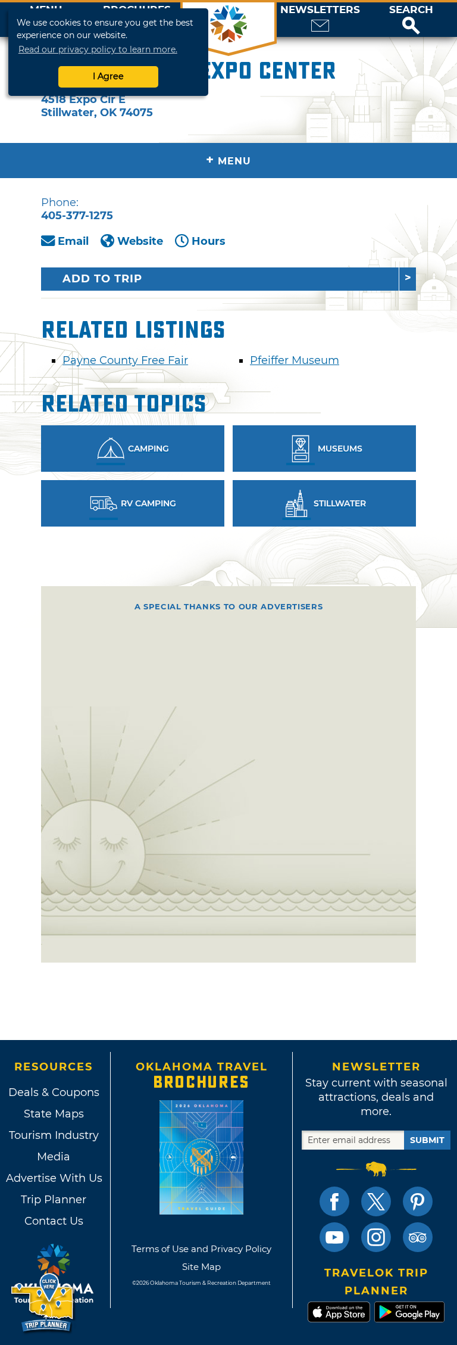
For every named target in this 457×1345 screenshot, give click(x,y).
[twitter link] (376, 1201)
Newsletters (320, 9)
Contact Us (53, 1221)
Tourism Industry (54, 1135)
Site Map (201, 1266)
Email (73, 241)
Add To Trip (102, 278)
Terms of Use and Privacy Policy (201, 1248)
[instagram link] (376, 1237)
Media (53, 1156)
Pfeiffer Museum (294, 360)
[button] (411, 19)
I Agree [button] (108, 76)
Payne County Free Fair (125, 360)
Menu (228, 160)
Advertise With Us (53, 1178)
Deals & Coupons (53, 1092)
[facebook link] (334, 1201)
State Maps (54, 1113)
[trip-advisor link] (418, 1237)
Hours (209, 241)
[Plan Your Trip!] (43, 1303)
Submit (427, 1140)
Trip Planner (53, 1199)
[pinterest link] (418, 1201)
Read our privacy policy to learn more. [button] (97, 49)
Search (411, 9)
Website (140, 241)
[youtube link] (334, 1237)
